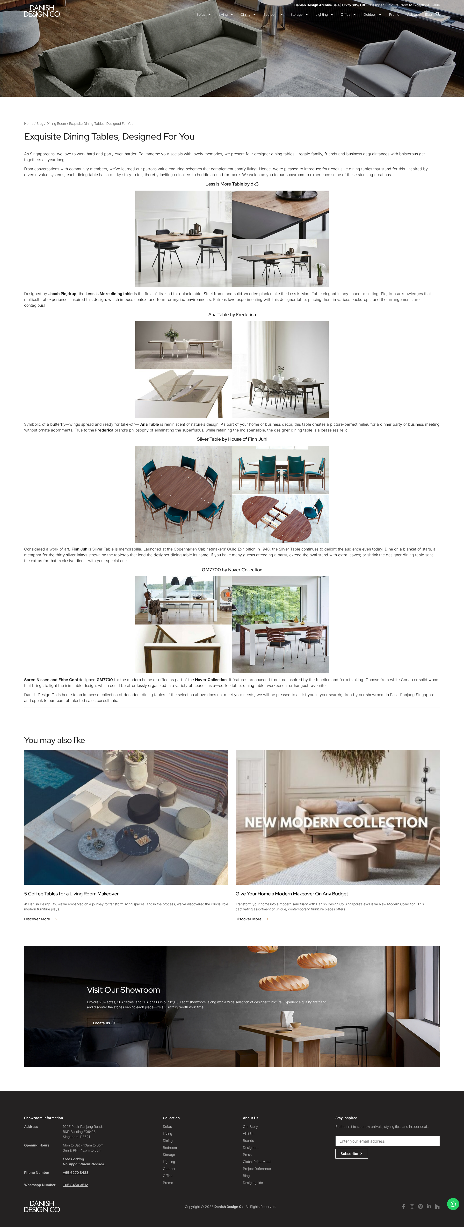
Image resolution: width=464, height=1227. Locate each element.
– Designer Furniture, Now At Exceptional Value (367, 5)
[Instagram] (412, 1206)
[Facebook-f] (403, 1206)
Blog (428, 14)
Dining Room (56, 123)
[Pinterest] (420, 1206)
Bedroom (270, 14)
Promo (394, 14)
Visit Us (412, 14)
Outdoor (369, 14)
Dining (245, 14)
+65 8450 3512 (75, 1185)
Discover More (37, 919)
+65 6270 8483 (75, 1172)
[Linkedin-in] (429, 1206)
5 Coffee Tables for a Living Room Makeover (71, 894)
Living (223, 14)
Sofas (200, 14)
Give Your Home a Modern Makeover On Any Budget (292, 894)
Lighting (322, 14)
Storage (296, 14)
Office (345, 14)
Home (28, 123)
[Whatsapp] (453, 1204)
